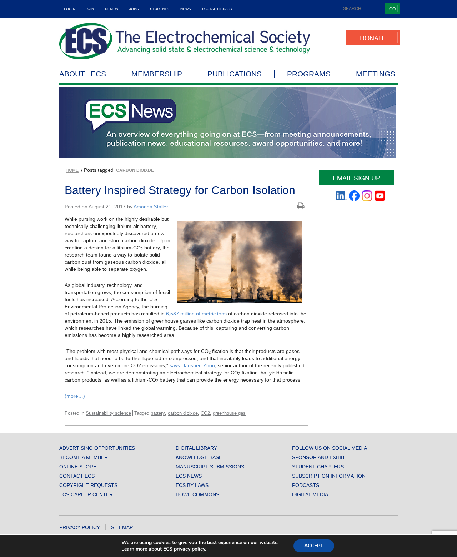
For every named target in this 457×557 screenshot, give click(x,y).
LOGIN (69, 9)
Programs (309, 74)
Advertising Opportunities (97, 448)
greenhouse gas (229, 413)
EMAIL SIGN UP (356, 177)
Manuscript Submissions (210, 466)
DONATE (373, 37)
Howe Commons (197, 494)
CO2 (205, 413)
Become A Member (83, 457)
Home (72, 170)
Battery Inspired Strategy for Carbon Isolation (180, 190)
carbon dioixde (183, 413)
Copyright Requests (88, 485)
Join (90, 9)
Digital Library (217, 9)
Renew (111, 9)
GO (392, 8)
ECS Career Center (86, 494)
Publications (234, 74)
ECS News (189, 476)
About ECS (82, 74)
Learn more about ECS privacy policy (163, 549)
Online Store (77, 466)
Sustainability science (108, 413)
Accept (313, 545)
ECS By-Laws (192, 485)
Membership (156, 74)
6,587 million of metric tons (196, 314)
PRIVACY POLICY (79, 527)
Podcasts (305, 485)
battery (158, 413)
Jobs (134, 9)
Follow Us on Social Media (329, 448)
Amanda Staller (151, 206)
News (185, 9)
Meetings (375, 74)
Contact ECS (77, 476)
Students (159, 9)
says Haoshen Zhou (192, 365)
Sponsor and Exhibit (320, 457)
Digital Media (310, 494)
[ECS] (185, 41)
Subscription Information (329, 476)
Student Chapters (318, 466)
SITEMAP (122, 527)
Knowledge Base (199, 457)
